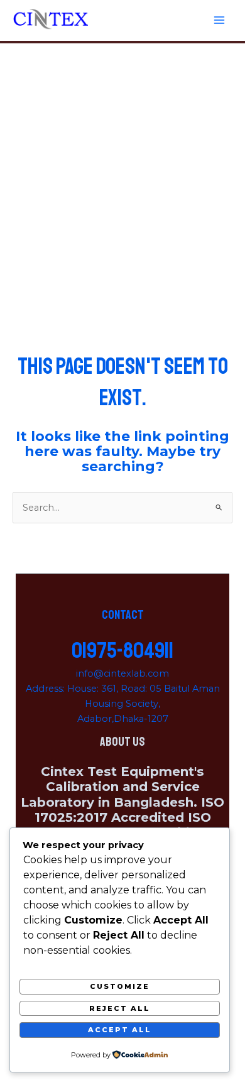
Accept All (119, 1029)
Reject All (119, 1008)
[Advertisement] (122, 172)
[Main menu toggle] (219, 20)
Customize (120, 986)
